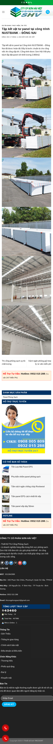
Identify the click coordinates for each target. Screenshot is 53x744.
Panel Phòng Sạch (10, 397)
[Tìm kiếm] (48, 12)
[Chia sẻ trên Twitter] (11, 563)
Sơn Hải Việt (30, 37)
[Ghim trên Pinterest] (20, 563)
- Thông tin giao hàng (9, 639)
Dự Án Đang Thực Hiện (11, 25)
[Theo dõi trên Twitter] (26, 2)
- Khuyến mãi (6, 678)
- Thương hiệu (6, 661)
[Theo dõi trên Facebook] (22, 2)
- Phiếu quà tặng (7, 666)
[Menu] (3, 12)
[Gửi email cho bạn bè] (16, 563)
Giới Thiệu (5, 634)
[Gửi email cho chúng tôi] (29, 2)
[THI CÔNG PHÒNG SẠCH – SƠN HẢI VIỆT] (26, 12)
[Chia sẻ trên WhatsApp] (2, 563)
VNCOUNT (39, 741)
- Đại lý (3, 672)
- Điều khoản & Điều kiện (11, 651)
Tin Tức (24, 25)
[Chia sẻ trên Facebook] (7, 563)
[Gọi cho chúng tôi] (31, 2)
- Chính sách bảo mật (9, 645)
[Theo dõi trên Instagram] (24, 2)
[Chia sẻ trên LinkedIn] (24, 563)
